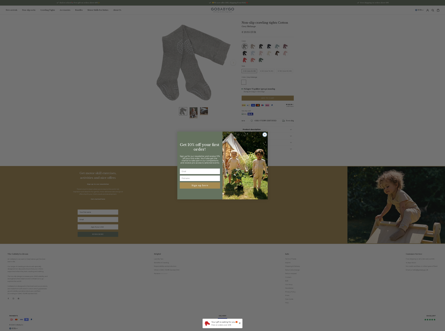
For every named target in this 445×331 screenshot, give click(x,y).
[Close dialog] (265, 135)
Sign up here (200, 185)
